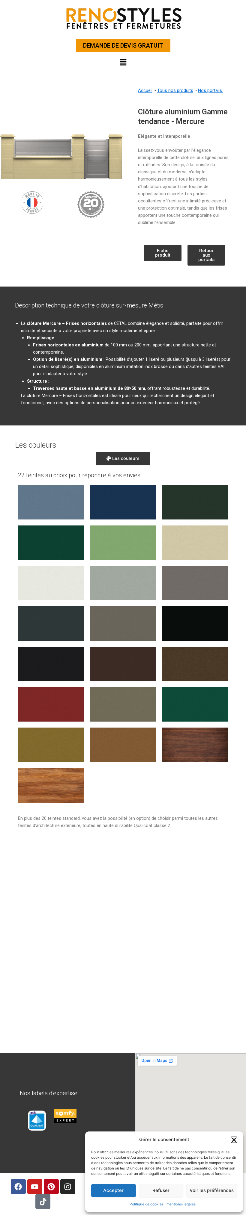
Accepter (113, 1190)
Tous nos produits (175, 90)
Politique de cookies (147, 1204)
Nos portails (210, 90)
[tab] (123, 458)
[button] (234, 1140)
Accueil (145, 90)
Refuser (161, 1190)
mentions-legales (181, 1204)
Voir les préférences (212, 1190)
